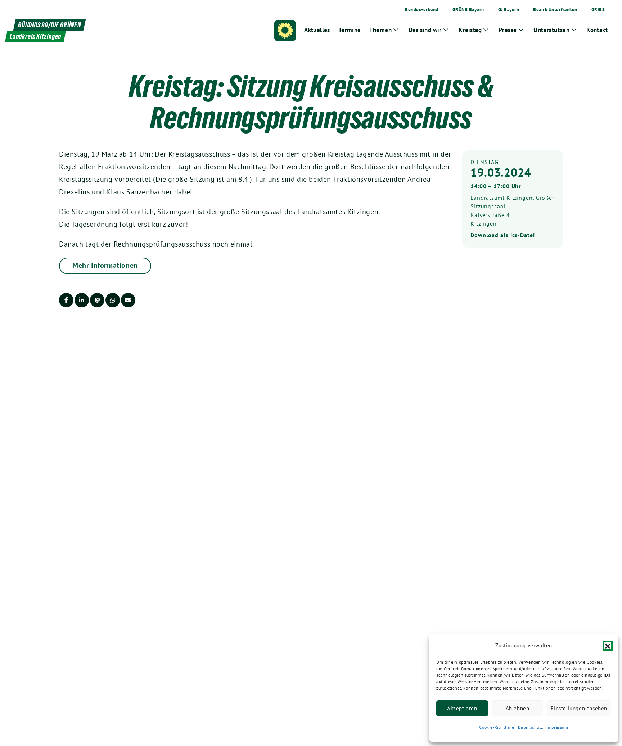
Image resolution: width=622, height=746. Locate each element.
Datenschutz (530, 727)
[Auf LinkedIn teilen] (82, 300)
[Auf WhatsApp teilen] (112, 300)
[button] (607, 645)
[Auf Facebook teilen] (66, 300)
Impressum (557, 727)
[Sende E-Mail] (128, 300)
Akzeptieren (462, 708)
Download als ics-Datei (502, 235)
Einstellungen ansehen (579, 708)
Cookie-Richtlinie (496, 727)
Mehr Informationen (105, 265)
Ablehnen (517, 708)
